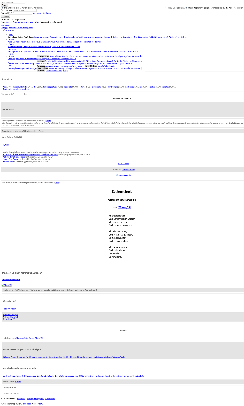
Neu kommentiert (81, 56)
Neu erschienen (55, 56)
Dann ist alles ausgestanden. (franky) (67, 376)
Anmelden (13, 28)
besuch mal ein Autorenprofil (93, 37)
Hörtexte (100, 66)
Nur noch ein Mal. (22, 357)
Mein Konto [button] (5, 25)
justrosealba (68, 87)
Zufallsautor (36, 51)
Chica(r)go (66, 357)
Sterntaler (152, 87)
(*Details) (48, 121)
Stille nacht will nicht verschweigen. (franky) (95, 376)
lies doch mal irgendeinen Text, (70, 37)
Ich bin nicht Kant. (76, 357)
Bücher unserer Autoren (103, 68)
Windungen (33, 357)
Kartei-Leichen (107, 51)
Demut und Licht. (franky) (46, 376)
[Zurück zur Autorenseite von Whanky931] (7, 285)
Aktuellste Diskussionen (25, 58)
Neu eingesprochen (96, 56)
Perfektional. (87, 357)
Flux (35, 87)
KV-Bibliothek (118, 68)
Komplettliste (26, 51)
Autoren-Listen (59, 51)
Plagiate (91, 68)
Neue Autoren (56, 42)
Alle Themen (51, 58)
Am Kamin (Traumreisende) (120, 376)
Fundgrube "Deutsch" (124, 63)
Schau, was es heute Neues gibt (46, 37)
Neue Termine (95, 42)
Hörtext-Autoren (72, 51)
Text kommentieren (9, 309)
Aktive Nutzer (96, 51)
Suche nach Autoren (59, 46)
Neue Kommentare (43, 42)
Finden (4, 5)
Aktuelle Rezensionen (132, 68)
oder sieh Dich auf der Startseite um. (119, 37)
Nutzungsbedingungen (16, 68)
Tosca (57, 183)
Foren (11, 56)
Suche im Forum (73, 46)
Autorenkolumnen (52, 66)
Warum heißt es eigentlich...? (77, 63)
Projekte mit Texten (79, 68)
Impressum (21, 398)
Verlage (65, 71)
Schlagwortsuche (29, 46)
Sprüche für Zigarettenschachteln (57, 61)
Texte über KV (70, 58)
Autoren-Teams (48, 51)
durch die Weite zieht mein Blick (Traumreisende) (19, 376)
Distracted (6, 357)
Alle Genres (60, 58)
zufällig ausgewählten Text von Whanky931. (28, 338)
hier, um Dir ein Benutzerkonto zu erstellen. (22, 22)
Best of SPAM (110, 63)
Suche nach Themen (43, 46)
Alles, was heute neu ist (17, 42)
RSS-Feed (27, 404)
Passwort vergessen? (25, 28)
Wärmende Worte (118, 357)
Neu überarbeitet (68, 56)
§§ (10, 66)
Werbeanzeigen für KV (96, 63)
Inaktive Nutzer (132, 51)
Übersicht (11, 58)
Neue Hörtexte (84, 42)
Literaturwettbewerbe (54, 71)
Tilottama (82, 87)
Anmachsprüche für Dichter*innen (83, 61)
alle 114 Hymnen (123, 164)
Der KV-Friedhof (123, 61)
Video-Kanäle (109, 66)
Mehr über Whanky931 (10, 315)
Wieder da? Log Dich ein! (177, 37)
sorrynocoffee (96, 87)
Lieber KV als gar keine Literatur (54, 63)
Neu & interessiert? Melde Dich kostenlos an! (151, 37)
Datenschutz (50, 398)
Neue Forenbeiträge (70, 42)
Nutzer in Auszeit (119, 51)
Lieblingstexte (109, 56)
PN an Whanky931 (9, 319)
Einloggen (5, 16)
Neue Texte (30, 42)
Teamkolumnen (66, 66)
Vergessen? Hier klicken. (42, 13)
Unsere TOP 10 (84, 51)
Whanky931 (124, 207)
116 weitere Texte (138, 376)
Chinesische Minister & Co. (106, 61)
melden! (18, 382)
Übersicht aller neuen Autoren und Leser (16, 89)
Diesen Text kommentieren (11, 280)
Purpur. (13, 357)
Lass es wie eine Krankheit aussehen (50, 357)
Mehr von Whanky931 (10, 317)
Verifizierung (30, 68)
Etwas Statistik (20, 63)
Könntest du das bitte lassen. (102, 357)
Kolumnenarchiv (78, 66)
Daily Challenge (66, 68)
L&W (41, 404)
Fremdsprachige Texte (123, 56)
